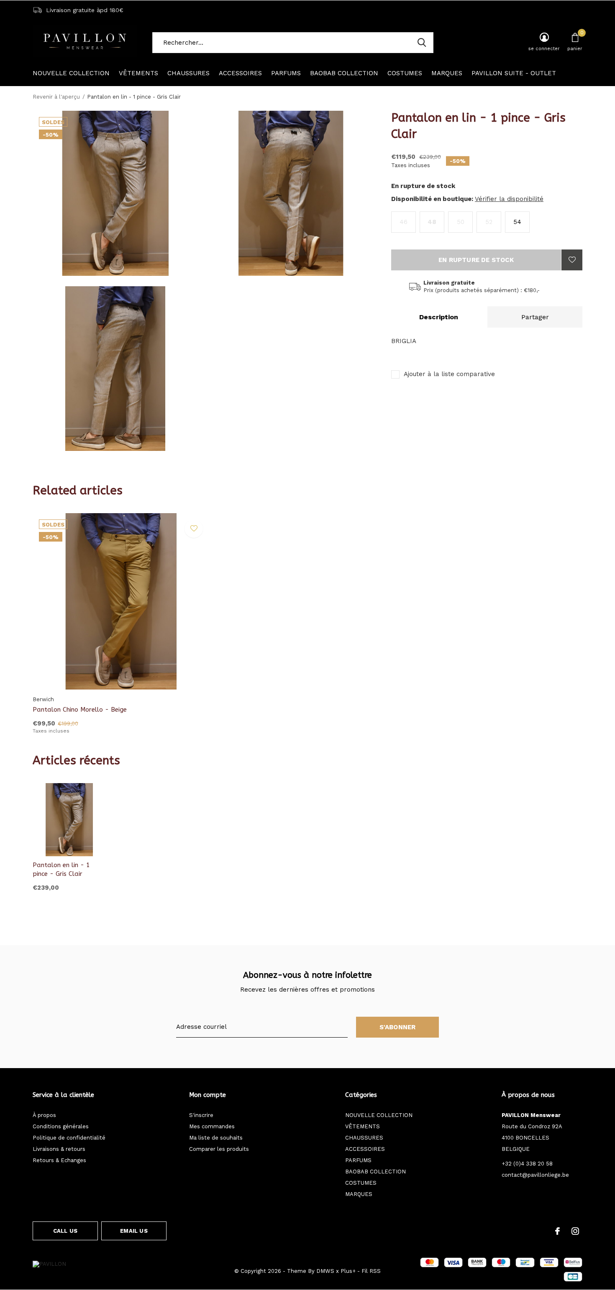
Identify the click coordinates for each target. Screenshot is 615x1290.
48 (432, 222)
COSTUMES (404, 73)
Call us (65, 1231)
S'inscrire (201, 1115)
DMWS (325, 1271)
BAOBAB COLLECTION (344, 73)
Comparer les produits (219, 1149)
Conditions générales (61, 1126)
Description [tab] (438, 317)
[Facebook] (557, 1231)
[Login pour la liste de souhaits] (571, 259)
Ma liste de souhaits (216, 1138)
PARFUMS (286, 73)
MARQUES (446, 73)
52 (488, 222)
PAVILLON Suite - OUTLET (514, 73)
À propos (44, 1115)
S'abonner (397, 1027)
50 (460, 222)
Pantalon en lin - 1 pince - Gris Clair (61, 869)
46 (403, 222)
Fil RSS (371, 1271)
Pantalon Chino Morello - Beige (80, 709)
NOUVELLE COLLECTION (71, 73)
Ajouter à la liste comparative (449, 374)
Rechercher (421, 42)
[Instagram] (575, 1231)
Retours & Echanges (59, 1160)
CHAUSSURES (188, 73)
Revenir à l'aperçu (56, 97)
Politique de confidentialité (69, 1138)
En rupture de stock (476, 260)
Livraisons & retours (59, 1149)
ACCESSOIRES (240, 73)
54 (517, 222)
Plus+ (348, 1271)
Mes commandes (212, 1126)
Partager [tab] (535, 317)
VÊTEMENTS (138, 73)
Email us (133, 1231)
